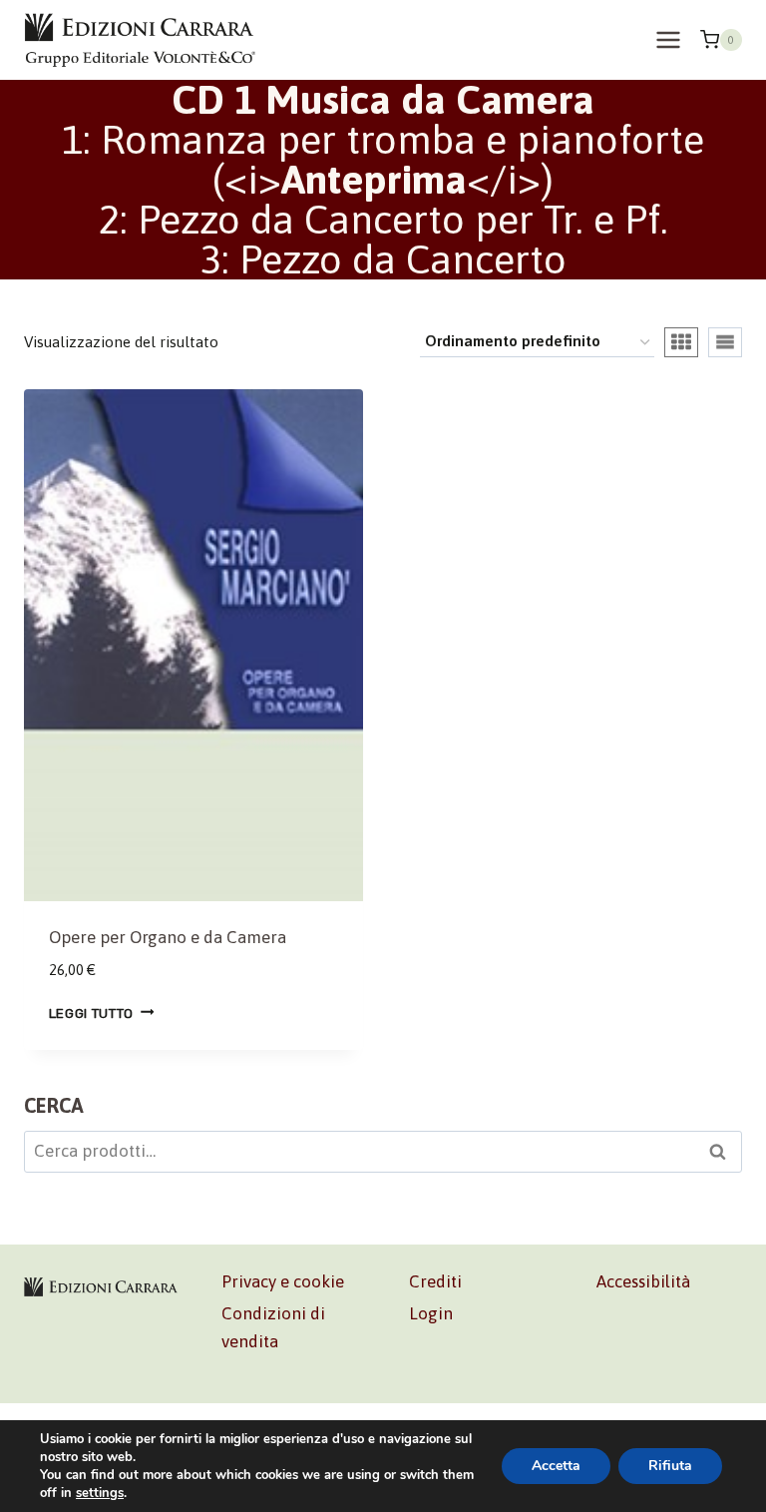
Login (431, 1313)
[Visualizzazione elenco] (725, 342)
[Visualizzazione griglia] (681, 342)
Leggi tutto (91, 1012)
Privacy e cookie (282, 1281)
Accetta (556, 1465)
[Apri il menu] (667, 39)
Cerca (723, 1155)
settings (100, 1493)
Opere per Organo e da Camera (167, 937)
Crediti (435, 1281)
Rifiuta (670, 1465)
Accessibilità (643, 1281)
